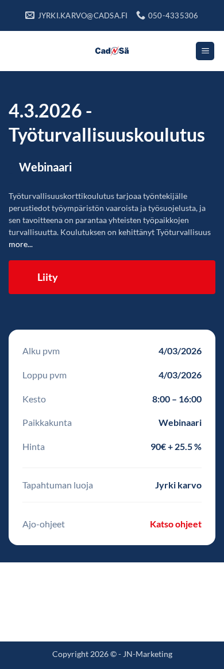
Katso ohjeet (176, 523)
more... (21, 244)
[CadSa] (112, 51)
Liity (47, 277)
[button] (205, 51)
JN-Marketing (147, 654)
